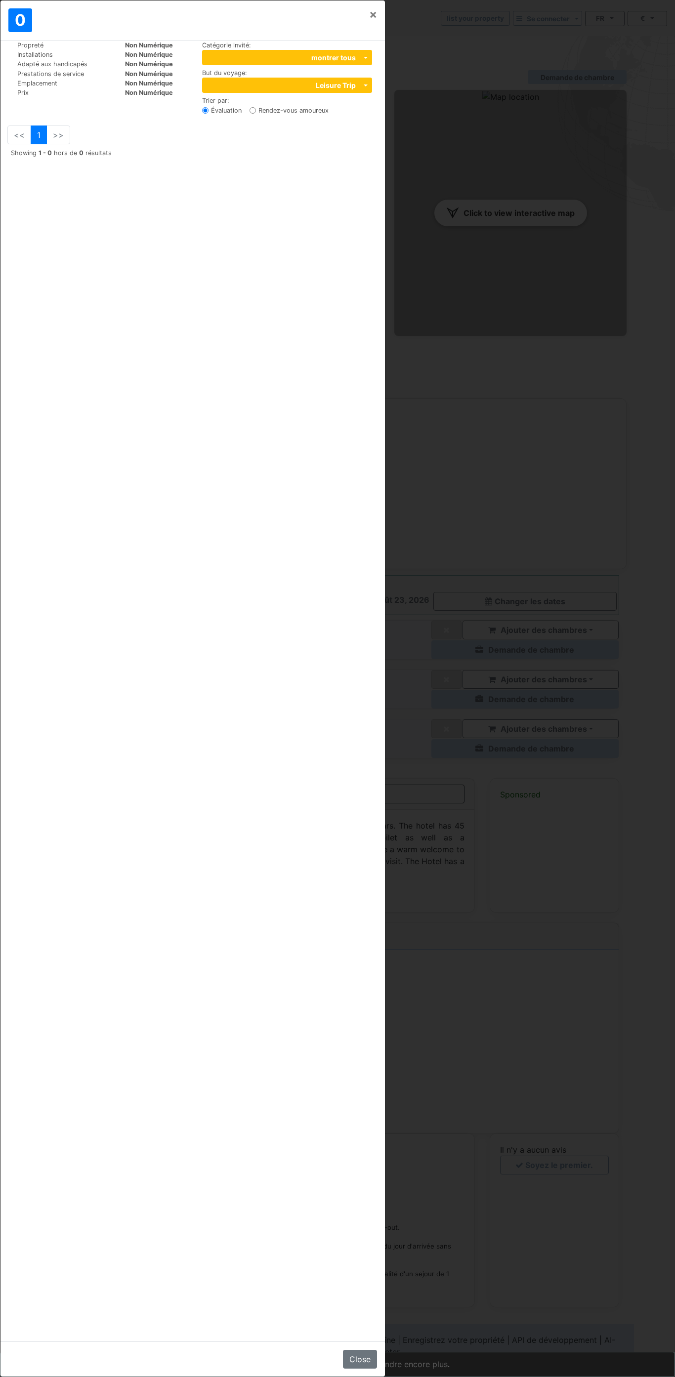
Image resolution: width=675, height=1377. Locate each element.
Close (360, 1359)
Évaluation (226, 110)
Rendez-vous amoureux (293, 110)
